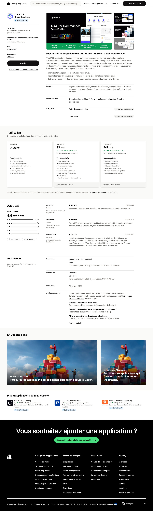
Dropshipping (68, 462)
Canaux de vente (42, 462)
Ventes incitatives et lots (73, 475)
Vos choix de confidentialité (101, 504)
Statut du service (126, 493)
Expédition (73, 116)
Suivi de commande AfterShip (120, 401)
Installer (23, 63)
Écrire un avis (14, 239)
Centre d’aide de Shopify (101, 462)
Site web (73, 276)
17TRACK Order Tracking (71, 401)
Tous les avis (29, 239)
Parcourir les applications (94, 3)
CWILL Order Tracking (22, 401)
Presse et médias (126, 475)
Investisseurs (124, 471)
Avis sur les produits (71, 471)
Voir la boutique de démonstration (23, 69)
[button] (29, 405)
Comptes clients (76, 99)
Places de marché (70, 466)
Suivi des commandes (78, 109)
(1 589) (13, 49)
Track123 (10, 57)
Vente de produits (42, 471)
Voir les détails (75, 323)
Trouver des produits (44, 466)
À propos (123, 462)
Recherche (95, 479)
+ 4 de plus (123, 44)
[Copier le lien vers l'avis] (54, 205)
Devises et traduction (72, 493)
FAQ (71, 262)
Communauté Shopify (100, 471)
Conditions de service (39, 504)
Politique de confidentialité (80, 259)
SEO (65, 484)
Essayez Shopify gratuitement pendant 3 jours (76, 440)
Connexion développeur (17, 504)
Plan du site (82, 504)
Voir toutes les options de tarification (103, 192)
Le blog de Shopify (99, 475)
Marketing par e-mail (72, 479)
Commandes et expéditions (47, 475)
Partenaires (124, 479)
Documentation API (99, 466)
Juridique (123, 488)
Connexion (115, 3)
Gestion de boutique (44, 488)
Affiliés (122, 484)
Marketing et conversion (45, 484)
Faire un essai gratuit (134, 3)
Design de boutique (43, 479)
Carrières (123, 466)
